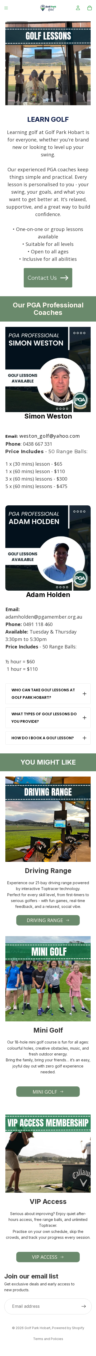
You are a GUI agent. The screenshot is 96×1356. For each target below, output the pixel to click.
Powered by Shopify (68, 1328)
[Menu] (6, 8)
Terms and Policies (48, 1339)
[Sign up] (83, 1306)
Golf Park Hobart (37, 1328)
